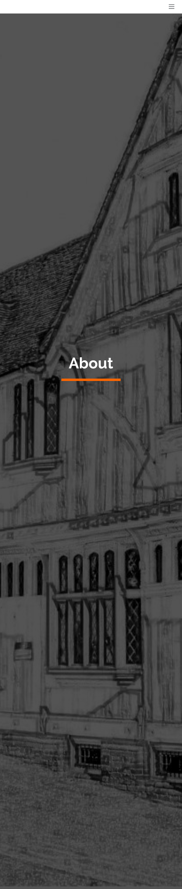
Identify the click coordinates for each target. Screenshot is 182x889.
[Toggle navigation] (171, 6)
